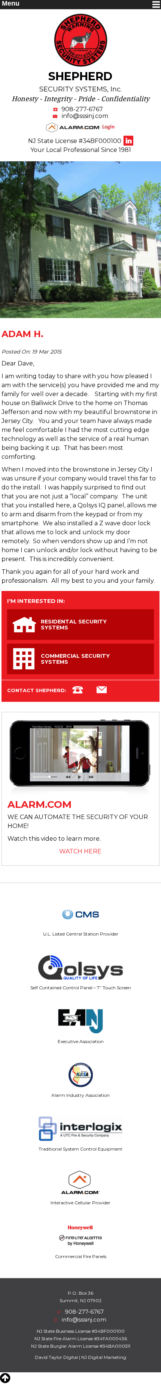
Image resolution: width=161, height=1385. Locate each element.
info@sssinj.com (85, 116)
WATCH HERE (80, 851)
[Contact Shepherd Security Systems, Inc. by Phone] (77, 691)
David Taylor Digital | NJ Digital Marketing (80, 1357)
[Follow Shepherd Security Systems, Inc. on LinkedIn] (128, 141)
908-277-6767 (82, 109)
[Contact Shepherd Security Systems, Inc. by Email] (101, 691)
